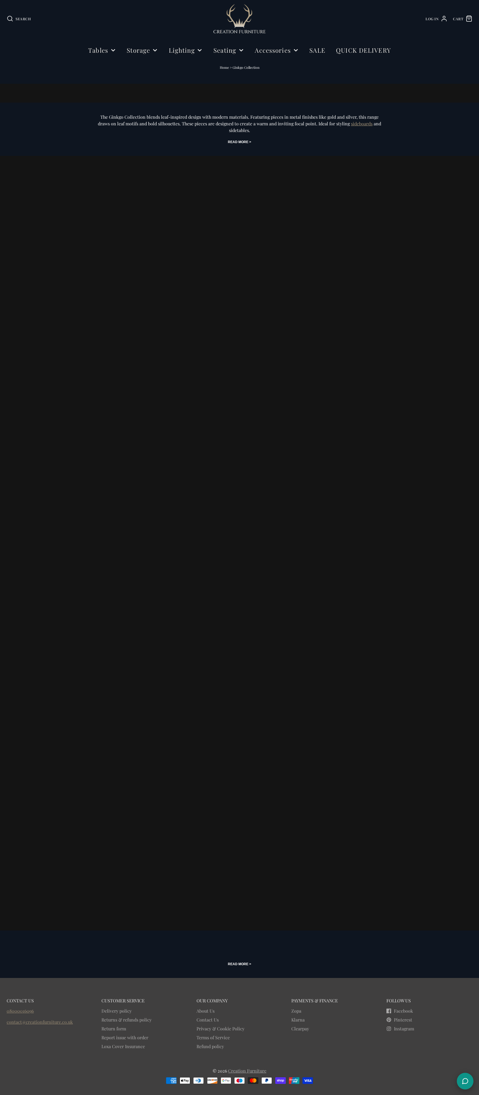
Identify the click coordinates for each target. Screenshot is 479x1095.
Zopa (296, 1011)
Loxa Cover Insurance (123, 1046)
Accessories (273, 50)
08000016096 (20, 1011)
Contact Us (208, 1020)
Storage (138, 50)
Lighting (182, 50)
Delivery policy (116, 1011)
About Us (206, 1011)
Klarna (298, 1020)
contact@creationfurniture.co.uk (40, 1022)
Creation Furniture (247, 1071)
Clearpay (300, 1028)
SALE (317, 50)
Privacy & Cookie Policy (220, 1028)
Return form (113, 1028)
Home (224, 67)
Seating (224, 50)
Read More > (239, 142)
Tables (98, 50)
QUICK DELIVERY (363, 50)
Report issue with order (124, 1037)
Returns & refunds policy (126, 1020)
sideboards (362, 123)
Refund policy (210, 1046)
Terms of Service (213, 1037)
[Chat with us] (465, 1081)
